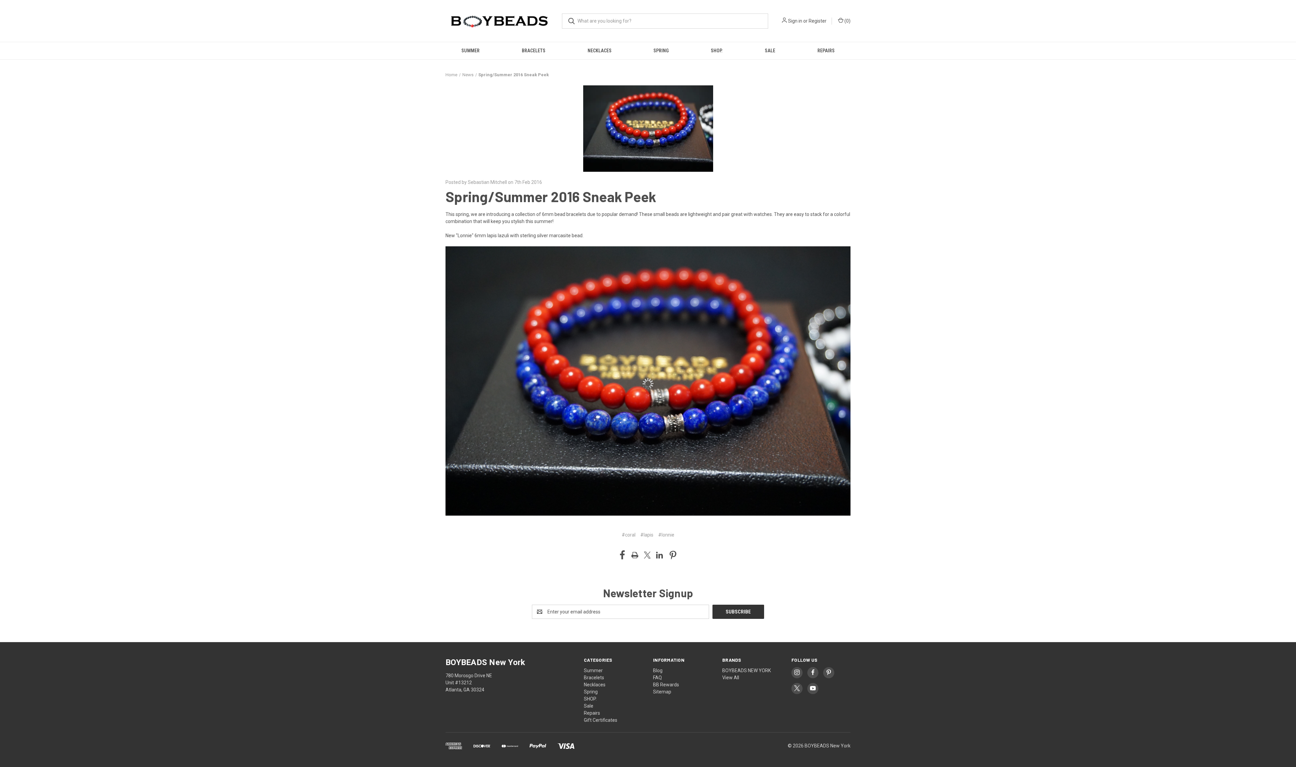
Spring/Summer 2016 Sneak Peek (551, 196)
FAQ (657, 677)
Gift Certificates (600, 720)
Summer (470, 50)
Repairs (826, 50)
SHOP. (717, 50)
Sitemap (662, 691)
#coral (629, 535)
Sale (770, 50)
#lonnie (666, 535)
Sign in (795, 21)
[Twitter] (647, 555)
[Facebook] (622, 555)
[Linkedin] (659, 555)
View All (730, 677)
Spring (661, 50)
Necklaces (600, 50)
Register (818, 21)
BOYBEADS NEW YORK (746, 670)
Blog (658, 670)
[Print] (634, 555)
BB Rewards (666, 684)
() (846, 21)
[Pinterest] (673, 555)
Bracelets (533, 50)
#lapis (646, 535)
